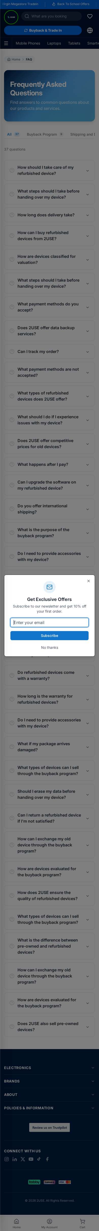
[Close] (89, 581)
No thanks (49, 647)
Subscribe (49, 635)
